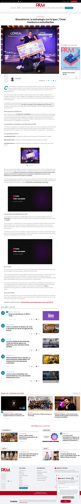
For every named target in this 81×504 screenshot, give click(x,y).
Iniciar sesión (66, 1)
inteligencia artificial (60, 412)
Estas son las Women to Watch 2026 (19, 315)
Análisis (65, 433)
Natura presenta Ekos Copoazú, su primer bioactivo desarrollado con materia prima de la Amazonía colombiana (18, 360)
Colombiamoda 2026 (23, 451)
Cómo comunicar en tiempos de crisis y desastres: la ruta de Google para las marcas (19, 328)
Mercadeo (19, 7)
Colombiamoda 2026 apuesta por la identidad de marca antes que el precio (28, 455)
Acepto (65, 501)
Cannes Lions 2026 (8, 412)
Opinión (48, 7)
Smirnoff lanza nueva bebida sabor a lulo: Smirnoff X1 (37, 302)
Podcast (45, 7)
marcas (30, 412)
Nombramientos (64, 451)
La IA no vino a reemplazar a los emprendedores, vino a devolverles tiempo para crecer (18, 375)
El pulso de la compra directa (69, 73)
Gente (41, 7)
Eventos (52, 7)
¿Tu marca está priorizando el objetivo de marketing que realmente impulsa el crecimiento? (71, 438)
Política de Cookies (23, 502)
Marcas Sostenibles (32, 7)
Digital (37, 7)
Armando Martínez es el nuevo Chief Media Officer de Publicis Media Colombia (70, 455)
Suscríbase (74, 1)
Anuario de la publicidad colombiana (42, 473)
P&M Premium (69, 8)
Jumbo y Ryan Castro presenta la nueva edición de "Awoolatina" (28, 437)
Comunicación (13, 7)
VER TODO (76, 393)
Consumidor (24, 7)
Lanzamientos (22, 433)
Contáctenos (40, 475)
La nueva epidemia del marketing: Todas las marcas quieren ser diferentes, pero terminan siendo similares (17, 344)
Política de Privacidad (41, 478)
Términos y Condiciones (42, 477)
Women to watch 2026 (59, 7)
